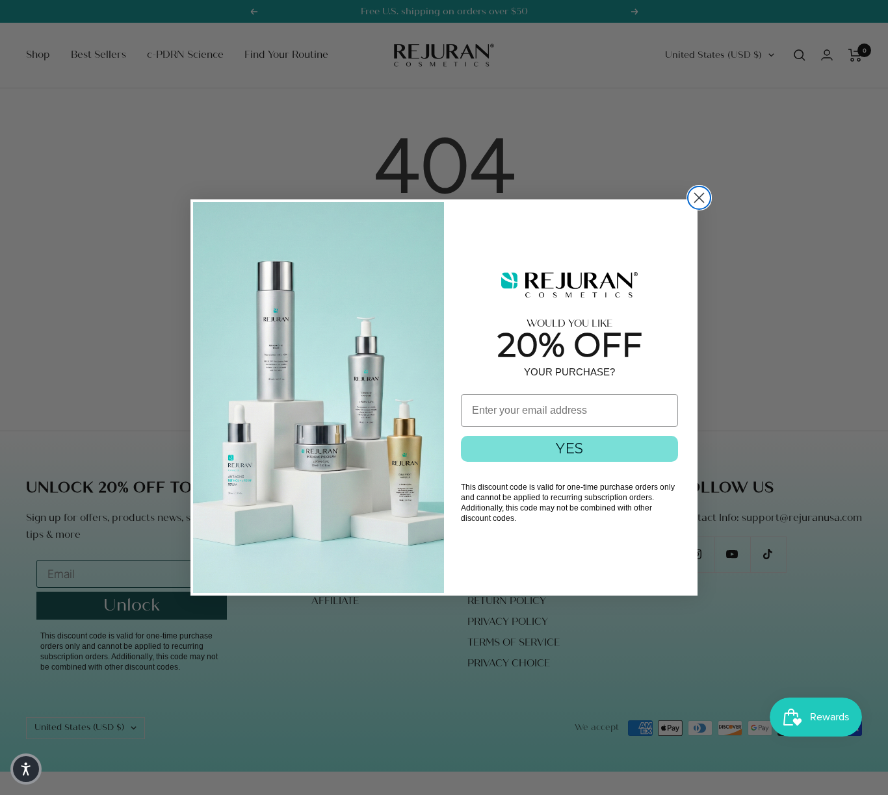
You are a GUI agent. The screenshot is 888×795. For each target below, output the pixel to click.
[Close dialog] (699, 197)
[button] (26, 769)
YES (569, 448)
